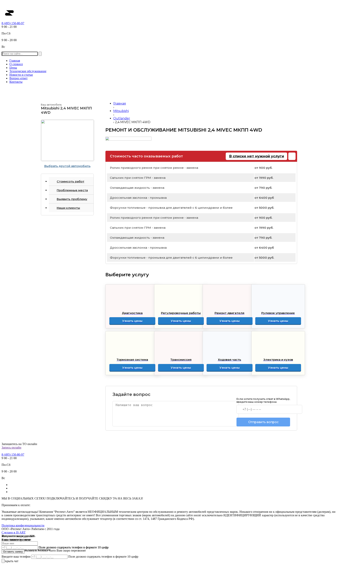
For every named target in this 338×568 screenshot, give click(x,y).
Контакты (15, 81)
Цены (13, 67)
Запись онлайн (11, 447)
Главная (14, 60)
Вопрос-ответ (18, 78)
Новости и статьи (21, 74)
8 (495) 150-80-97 (13, 23)
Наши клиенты (68, 208)
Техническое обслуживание (27, 71)
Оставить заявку (13, 551)
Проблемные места (72, 190)
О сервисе (16, 64)
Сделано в (14, 532)
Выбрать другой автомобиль (67, 166)
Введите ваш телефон (16, 556)
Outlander (121, 118)
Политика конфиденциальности (23, 525)
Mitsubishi (121, 111)
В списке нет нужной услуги (256, 156)
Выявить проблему (72, 199)
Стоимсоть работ (70, 181)
